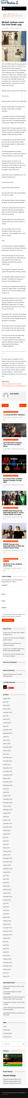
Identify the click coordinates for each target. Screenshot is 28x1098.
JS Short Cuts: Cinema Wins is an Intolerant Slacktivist (12, 644)
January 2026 (7, 709)
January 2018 (7, 820)
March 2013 (6, 976)
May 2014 (6, 948)
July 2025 (5, 716)
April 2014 (6, 952)
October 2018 (7, 806)
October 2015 (7, 900)
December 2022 (7, 747)
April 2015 (6, 914)
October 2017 (7, 830)
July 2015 (5, 903)
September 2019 (7, 785)
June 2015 (6, 907)
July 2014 (5, 941)
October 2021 (7, 764)
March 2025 (6, 719)
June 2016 (6, 875)
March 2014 (6, 955)
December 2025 (7, 712)
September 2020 (7, 775)
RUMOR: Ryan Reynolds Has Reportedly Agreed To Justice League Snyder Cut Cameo (13, 512)
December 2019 (7, 782)
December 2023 (7, 729)
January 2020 (7, 778)
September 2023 (7, 733)
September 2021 (7, 768)
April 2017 (6, 844)
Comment (5, 585)
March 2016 (6, 886)
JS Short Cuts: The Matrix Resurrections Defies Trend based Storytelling (13, 649)
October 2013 (7, 969)
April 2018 (6, 816)
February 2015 (7, 921)
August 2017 (6, 834)
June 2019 (6, 788)
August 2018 (6, 813)
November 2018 (7, 802)
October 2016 (7, 865)
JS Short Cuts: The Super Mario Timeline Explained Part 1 (13, 633)
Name (4, 594)
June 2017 (6, 841)
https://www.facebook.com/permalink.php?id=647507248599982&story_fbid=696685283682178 (14, 386)
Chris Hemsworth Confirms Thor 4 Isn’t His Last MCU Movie (12, 444)
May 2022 (6, 754)
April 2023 (6, 736)
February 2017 (7, 851)
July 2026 (5, 702)
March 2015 (6, 917)
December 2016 (7, 858)
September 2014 (7, 934)
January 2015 (7, 924)
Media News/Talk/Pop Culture (10, 411)
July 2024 (5, 726)
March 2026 (6, 705)
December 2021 (7, 757)
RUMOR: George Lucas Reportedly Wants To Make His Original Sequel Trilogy (13, 546)
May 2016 (6, 879)
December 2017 (7, 823)
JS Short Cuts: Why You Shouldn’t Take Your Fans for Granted (13, 655)
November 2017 (7, 827)
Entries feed (6, 1030)
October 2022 (7, 750)
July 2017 (5, 837)
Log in (4, 1026)
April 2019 (6, 792)
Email (4, 601)
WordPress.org (7, 1037)
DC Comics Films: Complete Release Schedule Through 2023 (12, 480)
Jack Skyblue (6, 28)
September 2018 (7, 809)
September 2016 (7, 868)
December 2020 (7, 771)
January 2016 (7, 893)
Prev (6, 405)
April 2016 (6, 882)
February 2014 (7, 959)
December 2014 (7, 927)
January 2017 (7, 854)
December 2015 (7, 896)
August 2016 (6, 872)
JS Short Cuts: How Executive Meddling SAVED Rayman (13, 639)
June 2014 (6, 945)
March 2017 (6, 848)
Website (4, 607)
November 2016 (7, 861)
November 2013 (7, 966)
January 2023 (7, 743)
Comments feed (7, 1033)
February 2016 (7, 889)
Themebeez (5, 1094)
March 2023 (6, 740)
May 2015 (6, 910)
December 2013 (7, 962)
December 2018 (7, 799)
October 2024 (7, 723)
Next (22, 405)
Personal (6, 561)
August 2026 (6, 698)
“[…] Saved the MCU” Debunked (14, 415)
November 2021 (7, 761)
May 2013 (6, 973)
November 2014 (7, 931)
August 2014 (6, 938)
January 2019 (7, 795)
